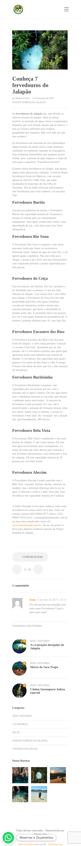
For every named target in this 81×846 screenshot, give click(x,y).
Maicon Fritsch (23, 98)
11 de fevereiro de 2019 (42, 98)
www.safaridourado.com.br (26, 525)
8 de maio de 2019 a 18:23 (52, 599)
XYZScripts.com (55, 844)
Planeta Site (40, 834)
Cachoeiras (20, 724)
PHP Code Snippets (26, 844)
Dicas (16, 732)
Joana (32, 599)
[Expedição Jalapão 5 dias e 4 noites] (39, 775)
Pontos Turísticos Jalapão (29, 102)
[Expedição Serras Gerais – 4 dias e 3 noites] (39, 794)
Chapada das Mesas (24, 748)
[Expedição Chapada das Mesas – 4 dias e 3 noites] (20, 794)
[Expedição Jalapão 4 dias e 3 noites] (58, 775)
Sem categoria (40, 640)
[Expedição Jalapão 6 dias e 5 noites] (20, 775)
